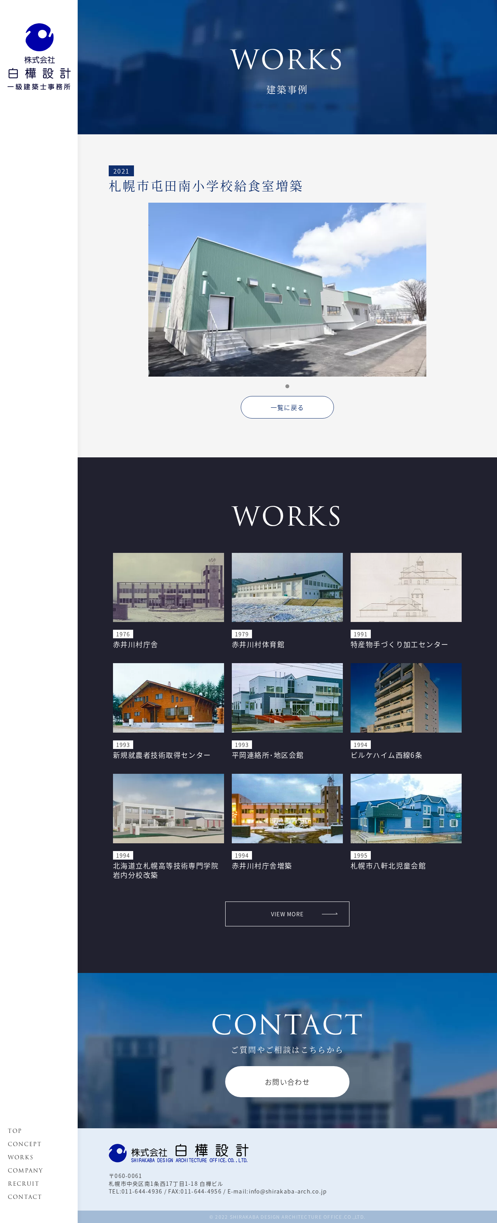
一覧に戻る (287, 407)
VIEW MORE (287, 914)
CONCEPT (25, 1144)
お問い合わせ (287, 1082)
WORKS (20, 1157)
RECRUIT (24, 1184)
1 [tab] (287, 386)
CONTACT (25, 1197)
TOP (15, 1131)
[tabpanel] (287, 290)
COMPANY (25, 1170)
